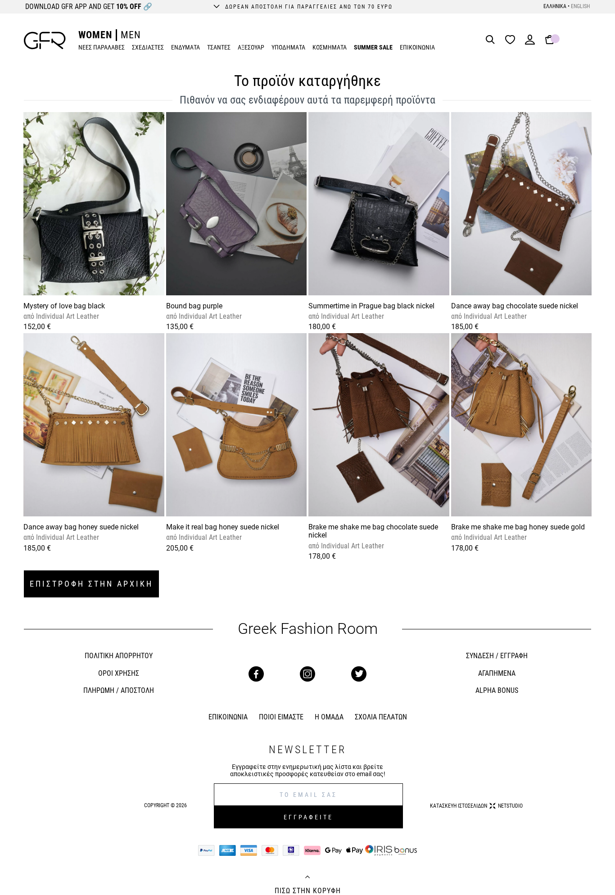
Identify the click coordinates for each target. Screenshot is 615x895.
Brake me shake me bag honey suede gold (518, 527)
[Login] (530, 42)
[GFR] (45, 40)
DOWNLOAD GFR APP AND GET (88, 6)
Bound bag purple (194, 306)
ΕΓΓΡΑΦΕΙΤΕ (308, 817)
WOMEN (95, 35)
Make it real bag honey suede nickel (222, 527)
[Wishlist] (512, 40)
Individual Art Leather (66, 316)
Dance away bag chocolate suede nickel (514, 306)
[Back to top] (307, 877)
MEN (131, 35)
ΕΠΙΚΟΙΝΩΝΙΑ (417, 47)
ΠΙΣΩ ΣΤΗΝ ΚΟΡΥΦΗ (308, 891)
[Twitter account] (358, 674)
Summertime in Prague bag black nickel (371, 306)
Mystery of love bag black (64, 306)
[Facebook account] (256, 674)
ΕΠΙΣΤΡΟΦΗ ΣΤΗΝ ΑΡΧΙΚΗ (91, 583)
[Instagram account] (307, 674)
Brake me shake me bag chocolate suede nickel (373, 531)
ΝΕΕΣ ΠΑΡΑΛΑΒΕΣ (101, 47)
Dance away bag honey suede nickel (81, 527)
